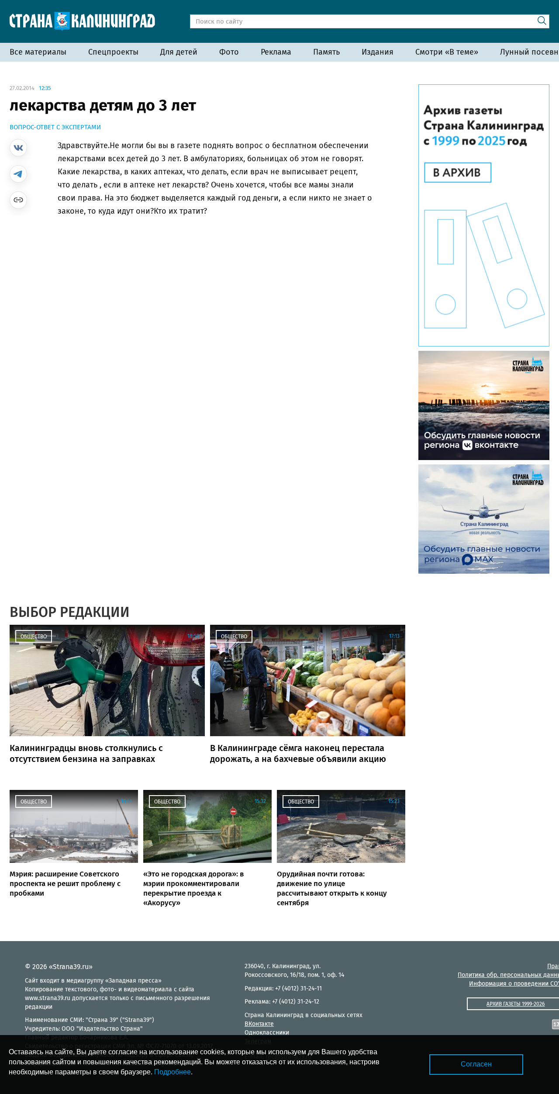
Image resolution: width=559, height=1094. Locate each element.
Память (326, 52)
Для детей (178, 52)
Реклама (276, 52)
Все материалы (38, 52)
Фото (229, 52)
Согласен (476, 1064)
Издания (377, 52)
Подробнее (172, 1072)
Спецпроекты (113, 52)
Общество (34, 637)
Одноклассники (267, 1032)
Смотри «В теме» (446, 52)
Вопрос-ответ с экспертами (55, 127)
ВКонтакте (259, 1024)
